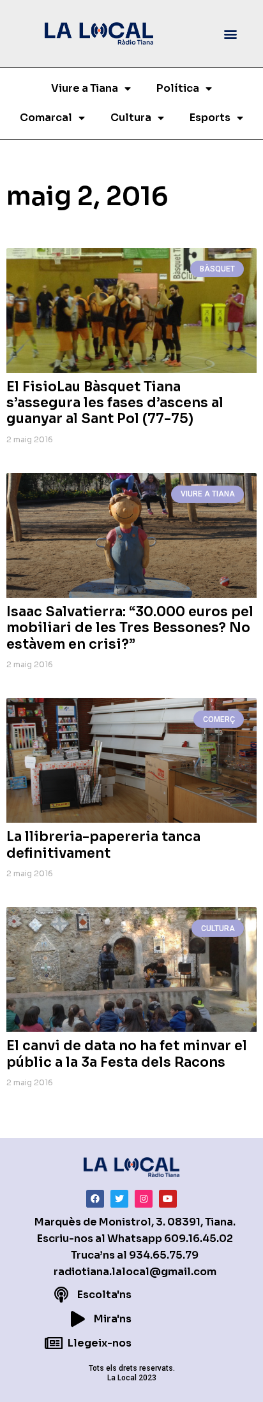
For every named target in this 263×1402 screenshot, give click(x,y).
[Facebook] (95, 1199)
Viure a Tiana (84, 88)
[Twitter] (119, 1199)
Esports (210, 117)
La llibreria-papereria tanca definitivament (103, 844)
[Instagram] (144, 1199)
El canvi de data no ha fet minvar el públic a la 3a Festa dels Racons (126, 1053)
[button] (230, 33)
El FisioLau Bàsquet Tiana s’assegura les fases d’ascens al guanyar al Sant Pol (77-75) (114, 403)
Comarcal (46, 117)
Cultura (130, 117)
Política (177, 88)
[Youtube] (168, 1199)
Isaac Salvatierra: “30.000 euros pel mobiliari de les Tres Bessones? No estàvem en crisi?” (129, 627)
